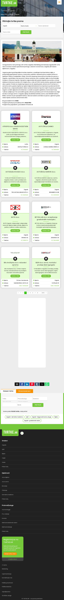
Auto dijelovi (5, 477)
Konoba (4, 518)
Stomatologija (6, 510)
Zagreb (4, 445)
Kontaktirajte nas (7, 578)
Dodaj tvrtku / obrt (10, 554)
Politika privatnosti (7, 583)
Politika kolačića (6, 587)
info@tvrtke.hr (12, 559)
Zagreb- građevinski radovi (32, 420)
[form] (32, 27)
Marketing (5, 569)
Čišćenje (4, 490)
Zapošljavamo (6, 592)
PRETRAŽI (26, 32)
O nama (4, 565)
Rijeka (56, 417)
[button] (59, 2)
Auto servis (5, 482)
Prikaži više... (5, 467)
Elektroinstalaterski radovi (9, 523)
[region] (32, 323)
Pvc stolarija (5, 514)
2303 (43, 293)
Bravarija (4, 486)
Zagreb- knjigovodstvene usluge (41, 417)
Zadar (3, 462)
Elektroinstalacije (7, 527)
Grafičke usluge (6, 595)
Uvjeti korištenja (6, 574)
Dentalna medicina (7, 495)
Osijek (3, 458)
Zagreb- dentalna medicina (14, 417)
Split (27, 417)
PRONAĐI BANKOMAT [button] (24, 391)
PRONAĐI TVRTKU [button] (8, 391)
